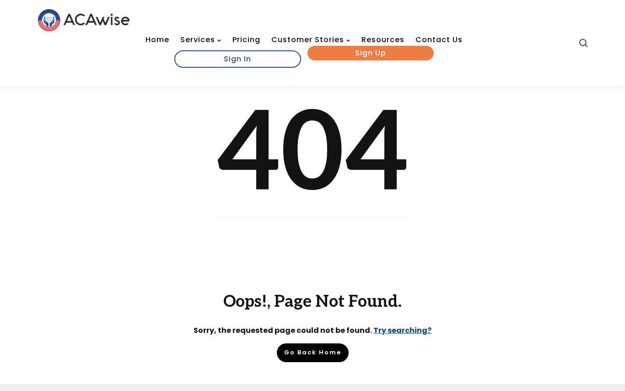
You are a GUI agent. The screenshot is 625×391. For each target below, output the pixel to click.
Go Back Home (312, 352)
